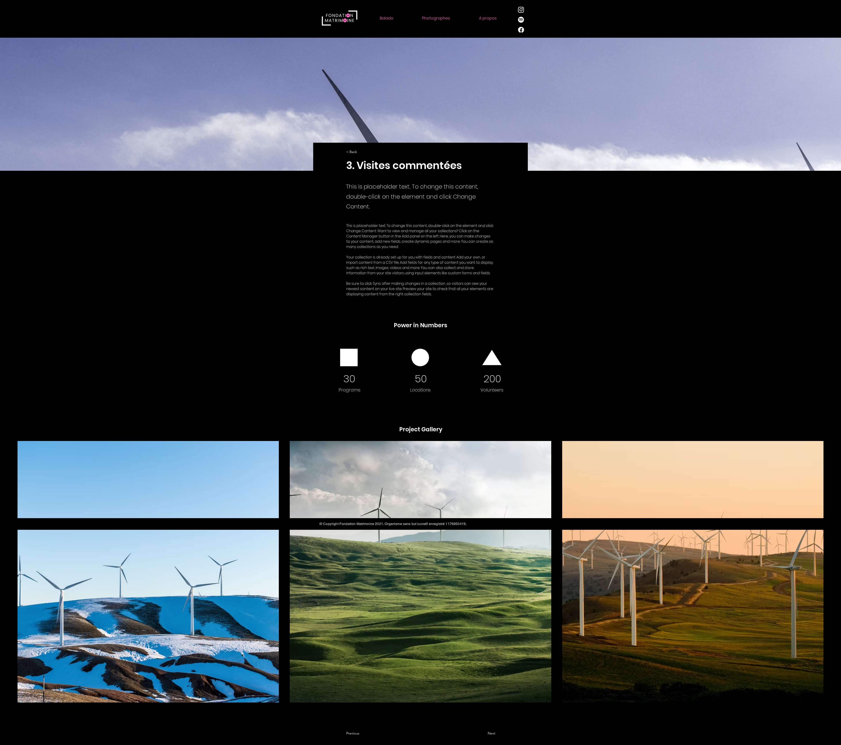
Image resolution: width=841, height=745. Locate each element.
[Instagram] (521, 10)
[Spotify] (521, 20)
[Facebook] (521, 30)
